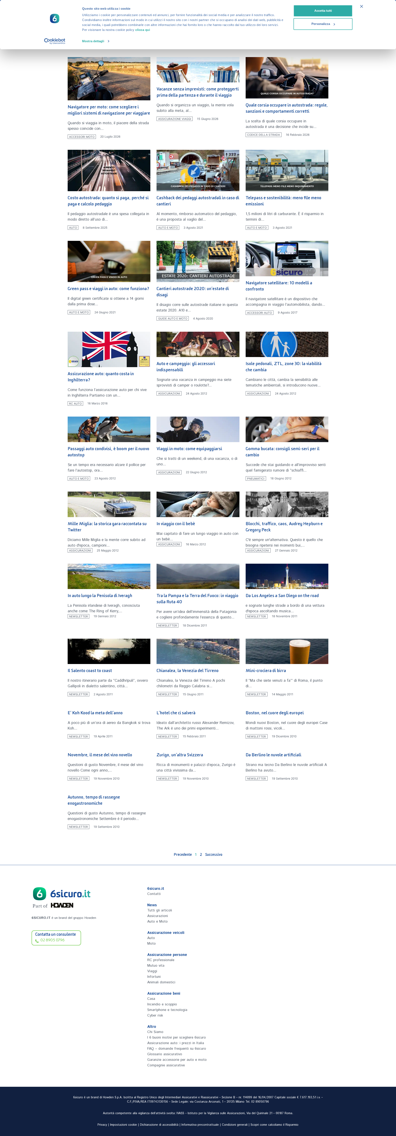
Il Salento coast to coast (90, 671)
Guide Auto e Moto (172, 318)
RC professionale (160, 960)
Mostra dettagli (93, 41)
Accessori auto (259, 312)
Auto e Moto (168, 227)
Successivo (213, 855)
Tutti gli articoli (159, 910)
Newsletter (78, 616)
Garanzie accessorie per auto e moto (177, 1059)
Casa (151, 998)
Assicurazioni (169, 393)
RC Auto (75, 403)
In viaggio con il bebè (176, 524)
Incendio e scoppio (162, 1004)
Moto (151, 943)
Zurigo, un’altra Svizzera (180, 756)
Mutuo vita (155, 965)
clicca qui (142, 30)
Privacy (102, 1125)
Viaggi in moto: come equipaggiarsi (189, 449)
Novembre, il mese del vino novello (100, 756)
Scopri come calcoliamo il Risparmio (274, 1125)
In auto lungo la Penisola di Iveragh (100, 596)
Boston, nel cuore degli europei (275, 714)
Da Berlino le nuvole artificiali (273, 756)
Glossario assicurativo (164, 1054)
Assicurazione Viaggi (174, 119)
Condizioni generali (235, 1125)
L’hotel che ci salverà (176, 714)
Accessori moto (81, 136)
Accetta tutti (323, 10)
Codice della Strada (263, 134)
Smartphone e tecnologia (167, 1009)
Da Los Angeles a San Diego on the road (282, 596)
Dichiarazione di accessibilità (159, 1125)
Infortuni (154, 976)
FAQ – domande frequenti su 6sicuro (176, 1048)
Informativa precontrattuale (200, 1125)
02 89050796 (260, 1102)
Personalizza (320, 24)
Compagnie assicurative (166, 1065)
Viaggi (152, 971)
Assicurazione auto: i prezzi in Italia (175, 1043)
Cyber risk (155, 1015)
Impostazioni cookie (123, 1125)
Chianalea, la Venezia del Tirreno (188, 671)
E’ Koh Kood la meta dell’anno (95, 714)
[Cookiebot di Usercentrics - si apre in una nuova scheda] (55, 41)
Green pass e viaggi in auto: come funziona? (108, 289)
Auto (73, 227)
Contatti (154, 893)
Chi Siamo (155, 1031)
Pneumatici (255, 478)
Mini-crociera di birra (266, 671)
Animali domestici (161, 982)
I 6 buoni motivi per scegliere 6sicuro (176, 1037)
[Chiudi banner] (361, 6)
